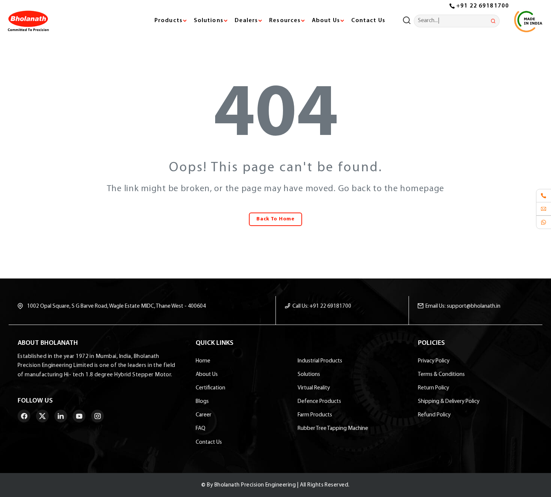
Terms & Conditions (441, 374)
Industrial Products (320, 361)
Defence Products (319, 401)
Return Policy (433, 388)
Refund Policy (434, 415)
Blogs (202, 401)
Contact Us (368, 21)
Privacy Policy (433, 361)
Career (203, 415)
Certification (210, 388)
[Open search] (408, 21)
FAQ (200, 428)
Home (203, 361)
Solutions (309, 374)
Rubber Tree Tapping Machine (333, 428)
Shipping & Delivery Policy (448, 401)
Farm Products (315, 415)
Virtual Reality (314, 388)
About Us (207, 374)
